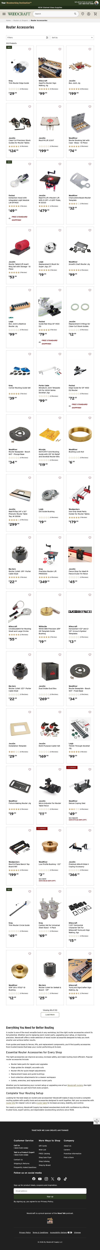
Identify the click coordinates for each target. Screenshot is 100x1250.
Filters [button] (10, 37)
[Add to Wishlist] (30, 49)
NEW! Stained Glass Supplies (50, 7)
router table (42, 1103)
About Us (67, 1146)
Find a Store (69, 1157)
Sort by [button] (55, 38)
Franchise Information (72, 1154)
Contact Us (18, 1160)
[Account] (88, 14)
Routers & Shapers (20, 20)
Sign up (50, 1196)
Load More (50, 1015)
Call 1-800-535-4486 (86, 4)
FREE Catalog (44, 1154)
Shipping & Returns (21, 1163)
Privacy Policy (47, 1201)
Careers (67, 1150)
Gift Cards (43, 1146)
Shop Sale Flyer (45, 1157)
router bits (10, 1103)
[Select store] (83, 13)
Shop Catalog (44, 1161)
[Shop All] (4, 14)
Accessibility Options (58, 1233)
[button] (72, 37)
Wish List (42, 1150)
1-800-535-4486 (21, 1155)
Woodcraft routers (75, 1085)
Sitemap (77, 1233)
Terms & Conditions (40, 1233)
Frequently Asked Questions (25, 1167)
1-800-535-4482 (21, 1148)
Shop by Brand (44, 1165)
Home (8, 20)
